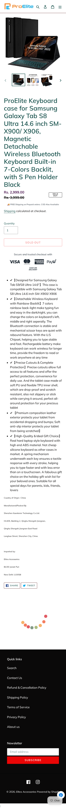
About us (13, 727)
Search (12, 668)
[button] (61, 795)
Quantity (9, 223)
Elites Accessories (26, 791)
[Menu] (60, 6)
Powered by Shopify (48, 791)
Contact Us (14, 678)
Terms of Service (18, 707)
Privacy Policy (16, 717)
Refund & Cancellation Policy (26, 687)
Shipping (9, 211)
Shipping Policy (17, 697)
